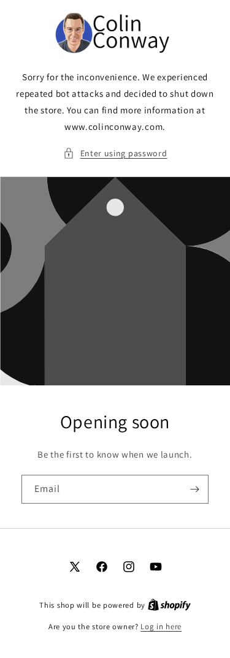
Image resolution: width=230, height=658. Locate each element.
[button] (115, 153)
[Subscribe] (194, 489)
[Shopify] (169, 605)
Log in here (161, 626)
